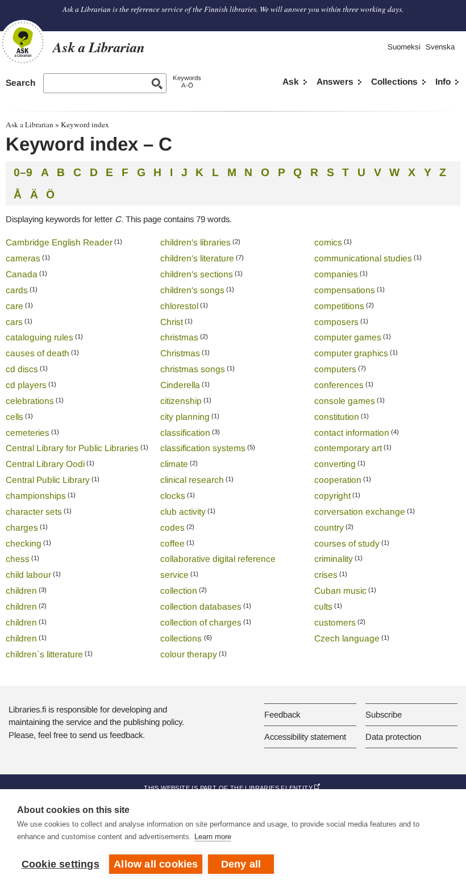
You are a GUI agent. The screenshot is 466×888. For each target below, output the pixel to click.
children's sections (196, 274)
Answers (335, 81)
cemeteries (27, 432)
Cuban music (340, 590)
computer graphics (351, 353)
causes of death (37, 353)
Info (443, 81)
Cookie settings (60, 864)
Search (20, 82)
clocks (172, 496)
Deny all (241, 864)
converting (335, 464)
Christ (171, 322)
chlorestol (179, 306)
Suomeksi (404, 47)
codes (172, 527)
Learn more (212, 836)
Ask (290, 81)
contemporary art (348, 448)
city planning (185, 417)
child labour (28, 575)
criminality (333, 559)
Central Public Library (48, 480)
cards (17, 290)
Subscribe (383, 714)
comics (328, 242)
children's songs (192, 290)
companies (336, 274)
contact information (351, 432)
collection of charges (201, 622)
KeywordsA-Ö (187, 81)
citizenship (181, 401)
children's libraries (195, 242)
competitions (339, 306)
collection (178, 590)
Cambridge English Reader (59, 242)
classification (185, 432)
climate (174, 464)
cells (14, 417)
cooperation (337, 480)
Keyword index (85, 124)
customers (335, 622)
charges (22, 527)
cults (323, 606)
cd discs (22, 369)
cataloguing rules (39, 337)
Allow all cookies (156, 864)
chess (18, 559)
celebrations (30, 401)
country (329, 527)
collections (182, 638)
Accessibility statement (305, 736)
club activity (183, 511)
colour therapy (188, 654)
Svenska (440, 47)
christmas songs (192, 369)
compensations (344, 290)
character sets (34, 511)
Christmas (180, 353)
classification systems (203, 448)
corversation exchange (359, 511)
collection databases (201, 606)
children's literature (197, 258)
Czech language (347, 638)
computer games (347, 337)
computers (335, 369)
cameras (23, 258)
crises (326, 575)
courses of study (347, 543)
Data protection (393, 736)
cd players (26, 385)
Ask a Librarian (29, 124)
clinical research (192, 480)
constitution (336, 417)
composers (336, 322)
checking (23, 543)
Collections (394, 81)
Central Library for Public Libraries (72, 448)
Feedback (282, 714)
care (14, 306)
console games (344, 401)
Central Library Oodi (45, 464)
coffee (172, 543)
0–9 (23, 172)
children (21, 590)
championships (36, 496)
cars (14, 322)
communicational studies (363, 258)
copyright (332, 496)
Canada (22, 274)
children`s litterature (44, 654)
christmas (179, 337)
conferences (339, 385)
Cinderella (180, 385)
